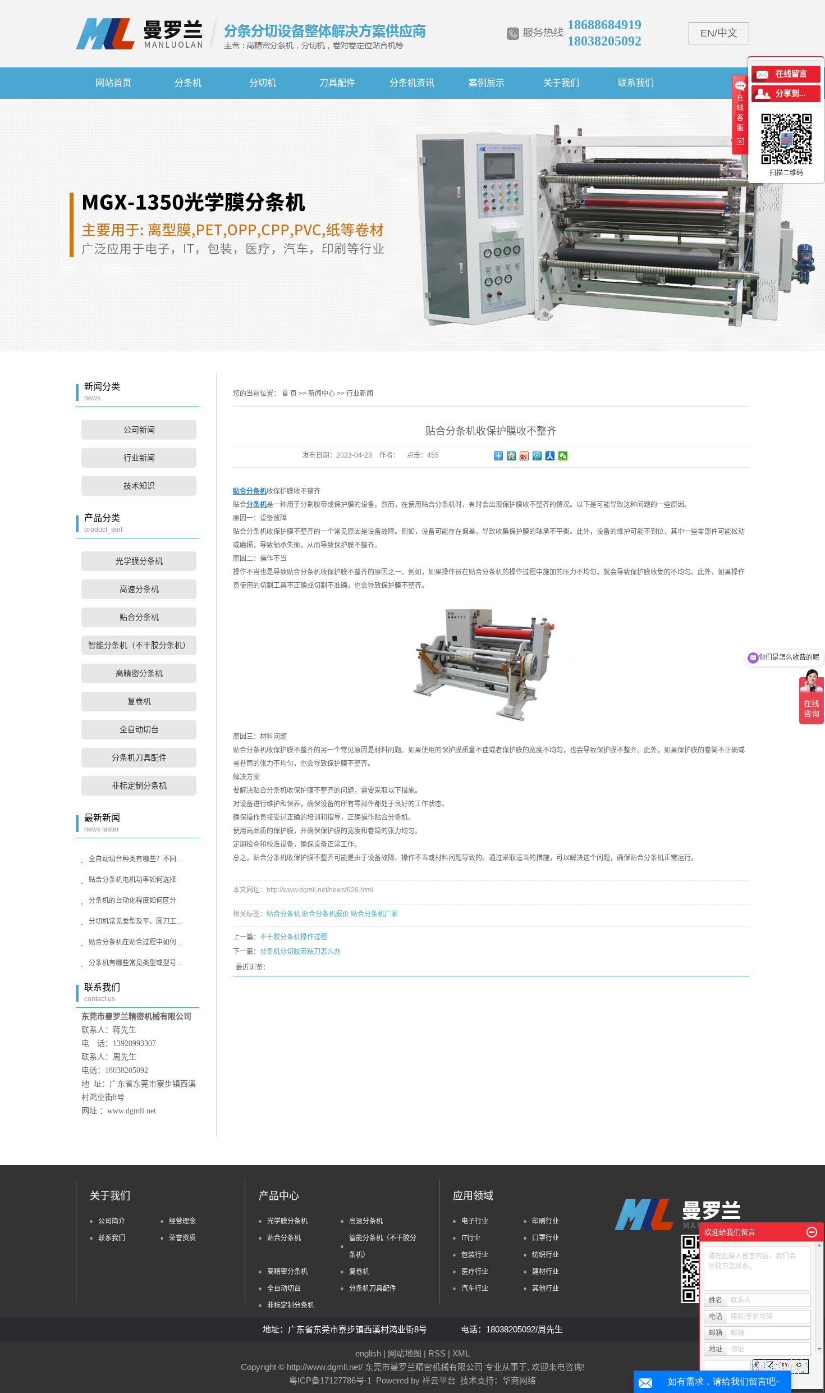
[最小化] (811, 1232)
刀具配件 (337, 83)
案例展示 (487, 83)
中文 (727, 33)
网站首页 (113, 83)
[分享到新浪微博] (524, 455)
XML (461, 1353)
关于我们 (561, 83)
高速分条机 (139, 589)
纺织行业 (545, 1255)
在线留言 (791, 74)
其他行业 (545, 1288)
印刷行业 (545, 1221)
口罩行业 (545, 1238)
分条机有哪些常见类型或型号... (135, 963)
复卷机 (139, 701)
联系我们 (636, 83)
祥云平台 (439, 1380)
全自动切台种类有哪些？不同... (135, 859)
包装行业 (474, 1255)
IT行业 (470, 1238)
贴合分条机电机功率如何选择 (132, 880)
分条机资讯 (411, 83)
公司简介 (111, 1221)
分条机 (188, 83)
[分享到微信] (563, 455)
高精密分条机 (139, 673)
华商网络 (519, 1380)
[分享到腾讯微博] (537, 455)
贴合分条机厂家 (374, 914)
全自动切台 (139, 729)
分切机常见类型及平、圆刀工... (135, 921)
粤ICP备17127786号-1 (330, 1380)
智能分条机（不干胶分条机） (139, 645)
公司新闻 (139, 430)
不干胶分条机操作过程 (293, 937)
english (368, 1353)
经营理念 (182, 1221)
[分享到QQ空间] (511, 455)
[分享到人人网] (550, 455)
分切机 (262, 83)
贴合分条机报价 (325, 914)
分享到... (791, 93)
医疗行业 (474, 1272)
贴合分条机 (139, 617)
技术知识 (139, 486)
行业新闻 (139, 458)
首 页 (289, 394)
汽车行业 (474, 1288)
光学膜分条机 (139, 561)
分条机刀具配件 (139, 757)
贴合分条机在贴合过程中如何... (135, 942)
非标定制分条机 (139, 786)
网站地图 (404, 1353)
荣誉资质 (182, 1238)
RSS (437, 1353)
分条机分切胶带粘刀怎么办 (300, 952)
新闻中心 (321, 394)
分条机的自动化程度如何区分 (132, 901)
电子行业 (474, 1221)
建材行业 (545, 1272)
